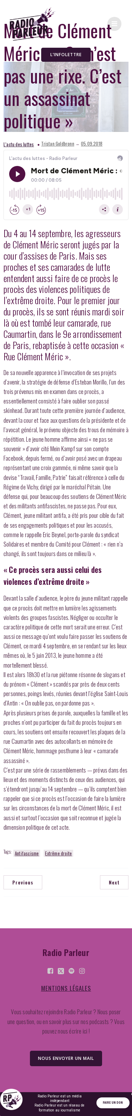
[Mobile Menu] (114, 24)
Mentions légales (66, 988)
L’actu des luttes (19, 144)
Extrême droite (58, 853)
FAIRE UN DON (113, 1102)
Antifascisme (27, 853)
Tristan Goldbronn (57, 143)
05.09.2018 (91, 143)
